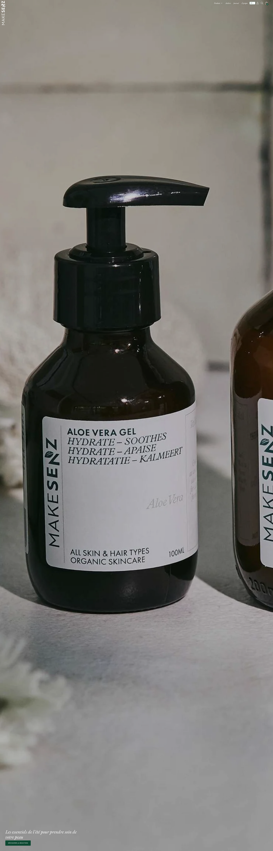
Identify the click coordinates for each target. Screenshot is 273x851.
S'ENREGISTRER (137, 441)
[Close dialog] (158, 407)
